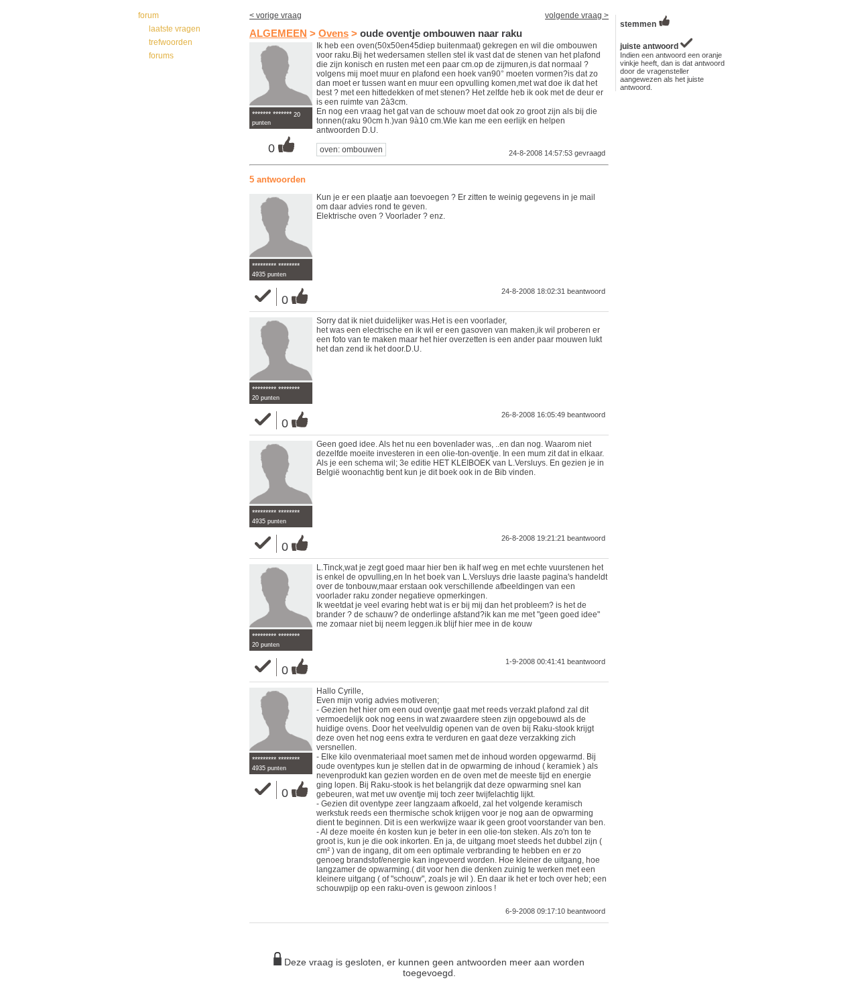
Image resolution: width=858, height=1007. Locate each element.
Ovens (333, 33)
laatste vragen (174, 29)
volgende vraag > (577, 15)
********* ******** (276, 266)
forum (148, 15)
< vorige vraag (275, 15)
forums (161, 55)
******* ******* (272, 114)
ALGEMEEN (278, 33)
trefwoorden (170, 42)
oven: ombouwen (351, 149)
